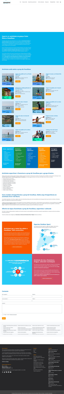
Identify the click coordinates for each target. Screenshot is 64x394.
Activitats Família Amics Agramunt (37, 328)
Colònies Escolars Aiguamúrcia (51, 334)
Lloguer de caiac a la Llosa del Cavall (22, 116)
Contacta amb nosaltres (17, 246)
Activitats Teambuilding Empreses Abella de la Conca (10, 326)
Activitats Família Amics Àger (51, 327)
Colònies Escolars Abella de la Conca (38, 325)
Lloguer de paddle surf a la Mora (22, 129)
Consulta (3, 303)
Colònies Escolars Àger (6, 328)
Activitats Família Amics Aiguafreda (52, 332)
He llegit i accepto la (10, 314)
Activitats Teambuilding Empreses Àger (38, 327)
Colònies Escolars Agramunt (51, 328)
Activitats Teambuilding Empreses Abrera (53, 325)
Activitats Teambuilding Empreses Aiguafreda (37, 332)
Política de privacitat (13, 314)
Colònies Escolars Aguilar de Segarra (38, 330)
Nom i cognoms (4, 294)
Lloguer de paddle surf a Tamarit (53, 87)
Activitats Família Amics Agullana (8, 332)
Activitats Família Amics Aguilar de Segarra (24, 330)
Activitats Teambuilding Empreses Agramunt (25, 328)
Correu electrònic (5, 298)
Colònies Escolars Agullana (22, 332)
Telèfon (33, 298)
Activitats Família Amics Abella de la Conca (24, 325)
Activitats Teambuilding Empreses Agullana (53, 330)
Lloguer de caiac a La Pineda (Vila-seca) (53, 74)
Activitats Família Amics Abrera (8, 327)
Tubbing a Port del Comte (52, 129)
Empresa (33, 294)
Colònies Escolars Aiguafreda (7, 334)
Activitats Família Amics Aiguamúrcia (38, 334)
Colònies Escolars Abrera (22, 327)
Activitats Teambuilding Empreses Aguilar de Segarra (9, 330)
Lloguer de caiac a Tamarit (21, 101)
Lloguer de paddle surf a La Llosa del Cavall (53, 102)
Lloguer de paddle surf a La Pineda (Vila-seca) (23, 74)
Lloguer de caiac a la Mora (52, 115)
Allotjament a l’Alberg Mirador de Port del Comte (23, 88)
